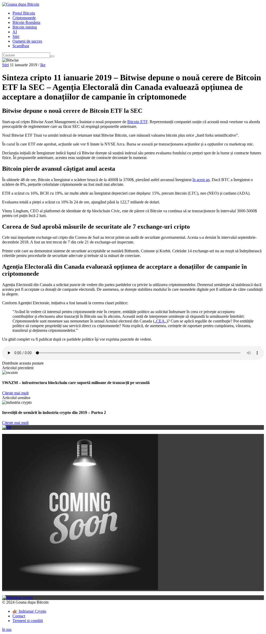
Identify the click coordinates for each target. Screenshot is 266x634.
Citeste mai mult (15, 393)
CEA (160, 321)
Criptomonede (24, 18)
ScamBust (20, 46)
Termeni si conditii (27, 620)
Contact (18, 616)
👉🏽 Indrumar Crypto (29, 611)
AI (14, 32)
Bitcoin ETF (137, 122)
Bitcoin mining (24, 27)
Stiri (15, 36)
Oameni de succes (27, 41)
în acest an (201, 179)
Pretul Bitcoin (23, 13)
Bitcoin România (26, 22)
